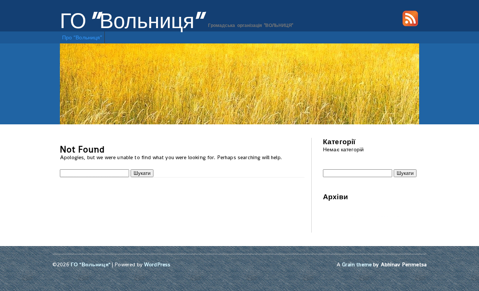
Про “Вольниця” (82, 37)
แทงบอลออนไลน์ (383, 216)
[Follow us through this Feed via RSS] (410, 24)
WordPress (157, 264)
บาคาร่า (332, 216)
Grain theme (357, 264)
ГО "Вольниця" (131, 20)
